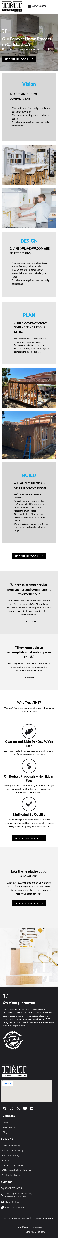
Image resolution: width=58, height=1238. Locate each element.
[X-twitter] (18, 1108)
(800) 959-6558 (39, 6)
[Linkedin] (31, 1108)
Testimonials (9, 1127)
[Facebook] (4, 1108)
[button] (29, 6)
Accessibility (39, 1227)
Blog (5, 1132)
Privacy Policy (21, 1227)
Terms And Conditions (34, 1232)
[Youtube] (25, 1108)
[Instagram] (11, 1108)
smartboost (48, 1218)
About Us (7, 1122)
